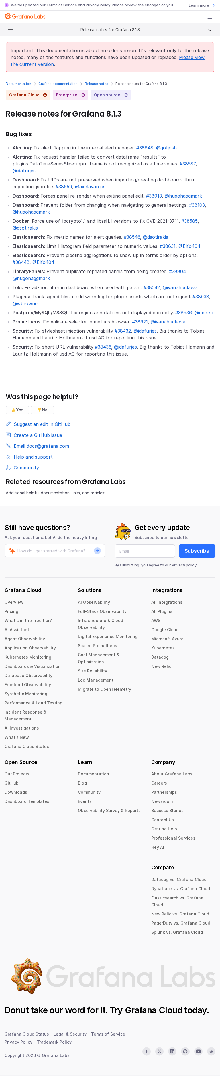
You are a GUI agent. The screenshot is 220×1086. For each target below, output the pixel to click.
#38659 (64, 186)
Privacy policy (184, 565)
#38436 (103, 347)
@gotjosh (166, 148)
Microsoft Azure (167, 638)
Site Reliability (92, 670)
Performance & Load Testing (33, 702)
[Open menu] (209, 17)
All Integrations (166, 602)
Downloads (16, 792)
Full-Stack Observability (102, 611)
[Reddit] (211, 1051)
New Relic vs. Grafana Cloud (180, 913)
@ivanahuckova (180, 287)
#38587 (188, 164)
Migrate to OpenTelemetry (104, 689)
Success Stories (167, 810)
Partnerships (164, 792)
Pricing (11, 611)
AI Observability (94, 602)
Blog (82, 783)
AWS (155, 620)
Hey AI (157, 847)
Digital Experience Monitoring (108, 636)
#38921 (140, 322)
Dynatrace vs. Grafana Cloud (180, 888)
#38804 (177, 271)
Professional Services (173, 838)
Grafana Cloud (153, 1010)
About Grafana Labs (171, 773)
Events (85, 801)
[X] (159, 1051)
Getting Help (164, 828)
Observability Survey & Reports (109, 810)
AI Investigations (22, 728)
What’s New (17, 737)
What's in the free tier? (28, 620)
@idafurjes (24, 170)
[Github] (185, 1051)
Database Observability (28, 675)
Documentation (18, 84)
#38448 (21, 262)
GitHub (12, 783)
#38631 (168, 246)
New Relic (161, 666)
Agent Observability (25, 638)
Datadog (160, 657)
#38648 (144, 148)
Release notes (96, 84)
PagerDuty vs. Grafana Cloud (180, 923)
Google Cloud (165, 629)
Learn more (199, 5)
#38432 (123, 331)
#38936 (183, 312)
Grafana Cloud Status (27, 746)
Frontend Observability (28, 684)
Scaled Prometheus (97, 645)
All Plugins (161, 611)
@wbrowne (25, 303)
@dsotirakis (25, 228)
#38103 (197, 205)
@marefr (204, 312)
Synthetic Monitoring (26, 693)
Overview (14, 602)
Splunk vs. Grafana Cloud (177, 932)
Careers (159, 783)
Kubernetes (163, 647)
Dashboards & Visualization (33, 666)
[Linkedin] (172, 1051)
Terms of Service (61, 5)
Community (89, 792)
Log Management (95, 680)
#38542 (152, 287)
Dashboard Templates (27, 801)
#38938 (200, 296)
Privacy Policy (98, 5)
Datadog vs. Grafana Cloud (179, 879)
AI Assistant (17, 629)
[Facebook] (146, 1051)
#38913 (154, 196)
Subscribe (197, 551)
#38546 (132, 237)
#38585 (189, 221)
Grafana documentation (58, 84)
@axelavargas (90, 186)
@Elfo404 (189, 246)
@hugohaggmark (183, 196)
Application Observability (30, 647)
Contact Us (162, 819)
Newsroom (162, 801)
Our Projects (17, 773)
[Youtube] (198, 1051)
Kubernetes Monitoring (28, 657)
